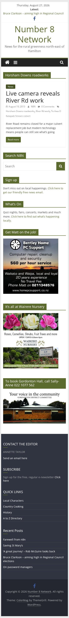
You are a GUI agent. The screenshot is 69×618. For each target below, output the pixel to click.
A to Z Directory (12, 518)
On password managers (18, 567)
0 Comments (47, 106)
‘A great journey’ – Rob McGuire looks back (29, 551)
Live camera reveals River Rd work (33, 96)
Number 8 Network (34, 34)
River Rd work (43, 111)
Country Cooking (13, 506)
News (10, 86)
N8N (33, 106)
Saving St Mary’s (13, 545)
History (7, 512)
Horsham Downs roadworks (20, 111)
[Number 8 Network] (7, 62)
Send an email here (15, 458)
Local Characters (13, 500)
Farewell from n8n (14, 539)
